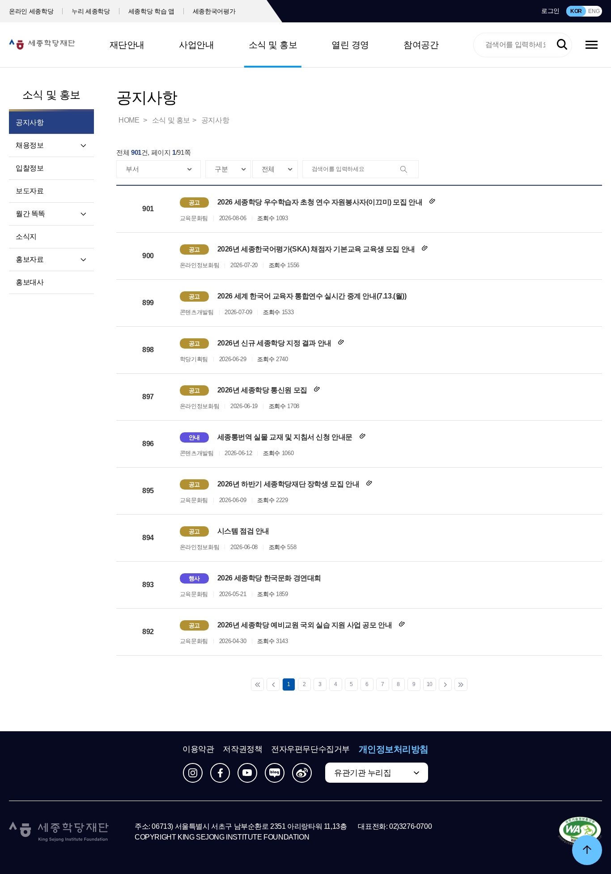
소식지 (26, 236)
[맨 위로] (587, 850)
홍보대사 (29, 282)
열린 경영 (350, 45)
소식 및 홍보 (273, 45)
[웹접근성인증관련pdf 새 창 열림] (580, 832)
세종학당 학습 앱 (151, 11)
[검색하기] (562, 44)
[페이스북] (220, 773)
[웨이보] (302, 773)
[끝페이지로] (460, 684)
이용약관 (198, 749)
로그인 (550, 10)
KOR (576, 11)
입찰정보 (29, 168)
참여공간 (420, 45)
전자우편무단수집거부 (310, 749)
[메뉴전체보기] (591, 44)
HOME (130, 120)
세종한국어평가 (214, 11)
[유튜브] (247, 773)
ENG (593, 11)
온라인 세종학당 (31, 11)
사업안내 (196, 45)
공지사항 (215, 120)
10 (430, 684)
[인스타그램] (193, 773)
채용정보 (29, 145)
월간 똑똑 (30, 213)
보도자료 (29, 191)
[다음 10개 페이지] (445, 684)
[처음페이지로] (257, 684)
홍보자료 (29, 259)
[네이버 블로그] (274, 773)
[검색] (409, 170)
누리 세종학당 (91, 11)
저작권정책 (242, 749)
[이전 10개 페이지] (273, 684)
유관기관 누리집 (362, 772)
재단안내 (127, 45)
